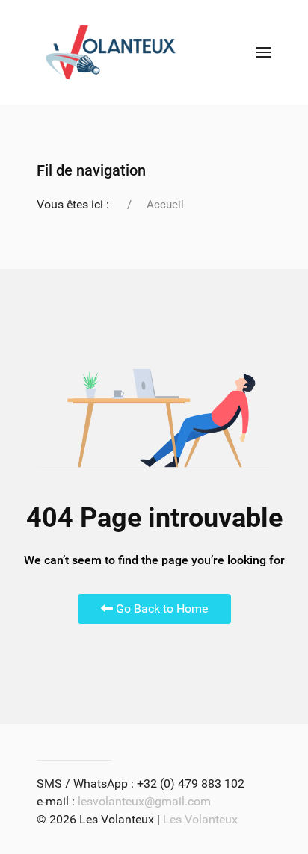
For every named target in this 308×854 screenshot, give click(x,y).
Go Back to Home (160, 608)
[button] (263, 52)
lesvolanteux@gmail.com (144, 801)
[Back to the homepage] (111, 52)
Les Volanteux (200, 819)
